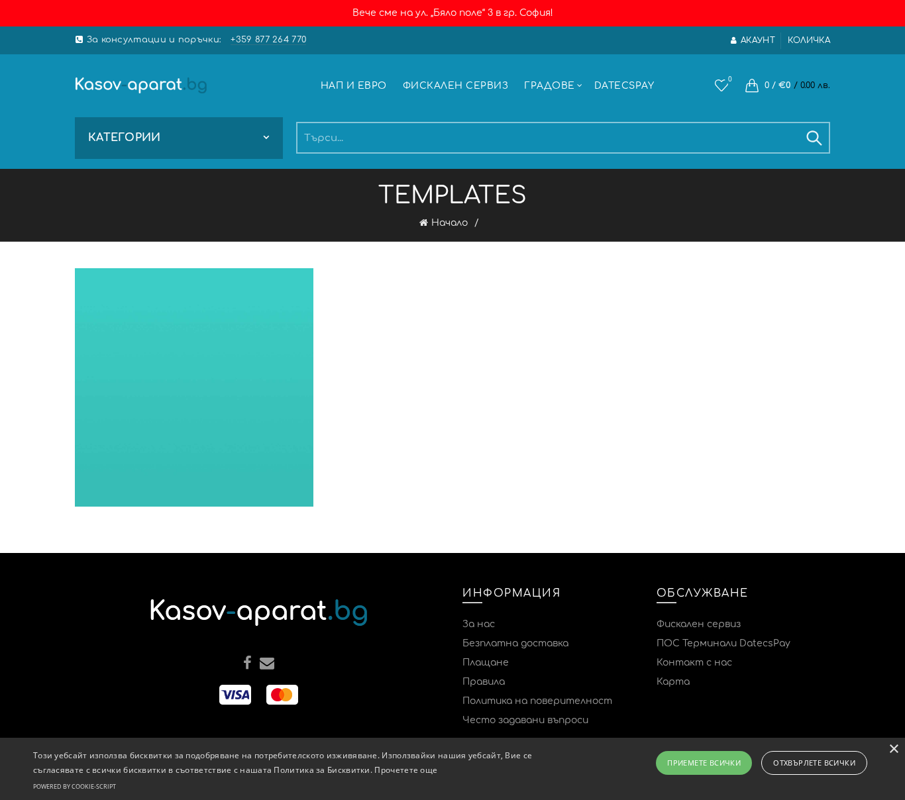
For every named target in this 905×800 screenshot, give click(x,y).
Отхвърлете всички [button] (814, 763)
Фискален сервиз (456, 86)
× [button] (893, 749)
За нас (478, 624)
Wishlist (729, 79)
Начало (449, 223)
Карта (673, 682)
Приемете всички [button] (704, 763)
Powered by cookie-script (74, 786)
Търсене (813, 137)
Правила (483, 682)
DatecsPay (624, 86)
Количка (809, 40)
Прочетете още (405, 769)
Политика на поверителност (537, 701)
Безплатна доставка (515, 643)
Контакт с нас (694, 663)
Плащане (485, 663)
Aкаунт (758, 40)
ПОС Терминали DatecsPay (723, 643)
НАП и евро (354, 86)
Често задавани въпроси (525, 720)
